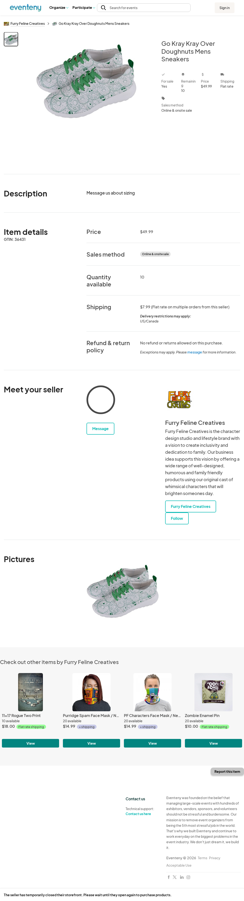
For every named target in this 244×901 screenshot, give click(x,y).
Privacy (214, 858)
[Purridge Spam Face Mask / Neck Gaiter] (91, 692)
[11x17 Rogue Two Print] (30, 692)
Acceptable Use (179, 865)
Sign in (224, 7)
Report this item (227, 771)
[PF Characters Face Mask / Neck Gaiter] (152, 692)
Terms (202, 858)
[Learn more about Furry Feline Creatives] (179, 399)
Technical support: (140, 811)
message (195, 352)
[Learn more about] (100, 400)
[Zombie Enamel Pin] (213, 692)
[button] (58, 7)
